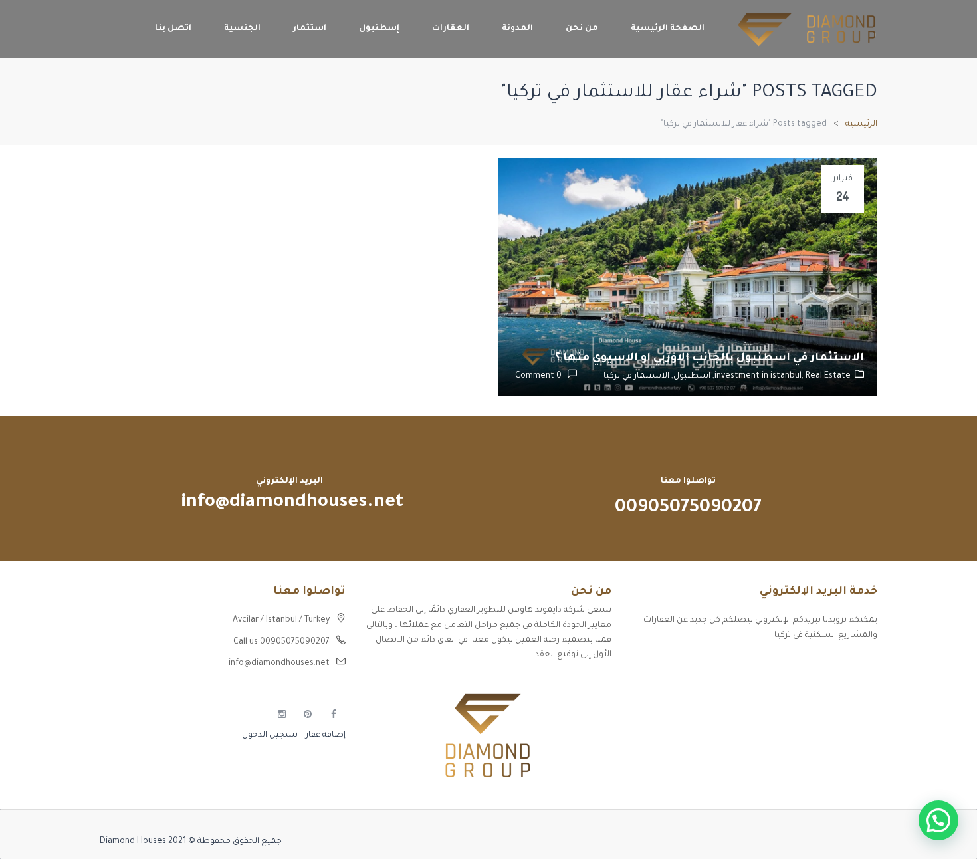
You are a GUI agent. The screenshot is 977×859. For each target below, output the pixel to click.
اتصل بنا (173, 28)
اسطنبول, (689, 376)
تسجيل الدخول (270, 735)
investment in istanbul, (760, 376)
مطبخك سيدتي (847, 735)
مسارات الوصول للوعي (834, 688)
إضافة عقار (325, 735)
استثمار (309, 28)
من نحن (582, 28)
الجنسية (242, 28)
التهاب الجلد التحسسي (833, 712)
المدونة (517, 28)
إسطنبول (379, 28)
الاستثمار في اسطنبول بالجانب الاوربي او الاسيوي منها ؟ (709, 358)
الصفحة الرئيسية (668, 28)
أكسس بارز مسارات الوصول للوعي (812, 665)
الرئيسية (861, 124)
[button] (938, 820)
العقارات (450, 28)
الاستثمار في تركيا (636, 376)
